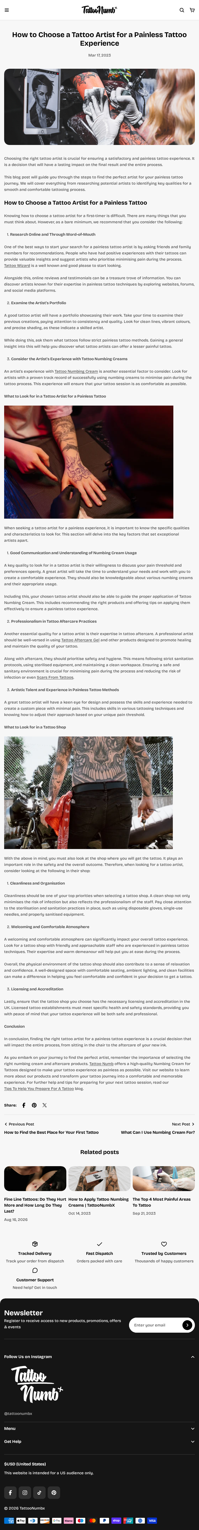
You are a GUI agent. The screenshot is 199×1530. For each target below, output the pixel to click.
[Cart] (192, 10)
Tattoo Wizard (17, 265)
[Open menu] (7, 10)
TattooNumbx (32, 1508)
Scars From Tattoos (55, 677)
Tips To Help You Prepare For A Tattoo (39, 1088)
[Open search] (182, 10)
